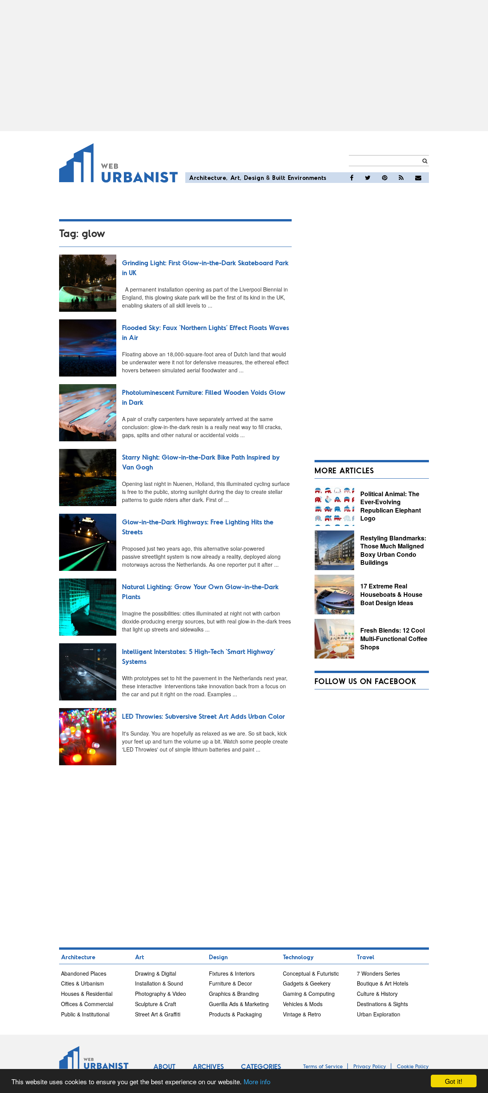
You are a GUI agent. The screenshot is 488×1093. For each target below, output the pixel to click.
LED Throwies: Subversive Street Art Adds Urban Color (203, 716)
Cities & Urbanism (82, 983)
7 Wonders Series (378, 973)
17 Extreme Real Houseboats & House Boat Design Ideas (391, 594)
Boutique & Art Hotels (382, 983)
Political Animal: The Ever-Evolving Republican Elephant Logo (390, 506)
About (164, 1066)
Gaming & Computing (309, 993)
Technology (298, 956)
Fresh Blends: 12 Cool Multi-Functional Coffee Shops (393, 638)
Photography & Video (160, 993)
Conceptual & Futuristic (311, 973)
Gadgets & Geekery (307, 983)
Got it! (453, 1081)
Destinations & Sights (382, 1004)
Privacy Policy (369, 1066)
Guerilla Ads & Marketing (239, 1004)
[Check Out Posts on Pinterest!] (384, 177)
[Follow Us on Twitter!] (367, 177)
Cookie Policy (413, 1066)
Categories (261, 1066)
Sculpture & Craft (155, 1004)
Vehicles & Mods (303, 1004)
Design (254, 177)
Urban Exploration (378, 1014)
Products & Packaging (235, 1014)
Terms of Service (323, 1066)
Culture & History (377, 993)
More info (257, 1081)
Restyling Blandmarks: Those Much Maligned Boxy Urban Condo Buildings (393, 550)
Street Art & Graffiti (157, 1014)
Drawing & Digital (155, 973)
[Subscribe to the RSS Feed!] (401, 177)
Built (279, 177)
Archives (208, 1066)
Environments (307, 177)
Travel (365, 956)
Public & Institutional (85, 1014)
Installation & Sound (159, 983)
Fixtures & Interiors (232, 973)
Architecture (207, 177)
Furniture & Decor (230, 983)
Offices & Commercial (87, 1004)
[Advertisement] (244, 65)
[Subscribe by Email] (418, 177)
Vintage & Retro (302, 1014)
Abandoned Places (83, 973)
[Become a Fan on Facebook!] (351, 177)
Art (235, 177)
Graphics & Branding (234, 993)
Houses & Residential (86, 993)
